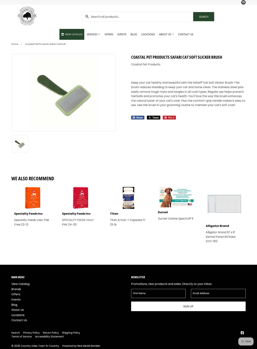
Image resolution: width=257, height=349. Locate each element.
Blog (134, 34)
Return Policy (51, 332)
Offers (109, 34)
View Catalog (73, 34)
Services (92, 34)
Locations (148, 34)
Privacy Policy (31, 332)
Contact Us (185, 34)
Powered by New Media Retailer (81, 346)
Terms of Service (21, 336)
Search (206, 16)
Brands (16, 289)
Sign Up (188, 306)
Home (14, 44)
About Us (165, 34)
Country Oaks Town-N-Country (40, 346)
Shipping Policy (71, 332)
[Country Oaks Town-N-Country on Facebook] (242, 333)
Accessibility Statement (49, 336)
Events (121, 34)
